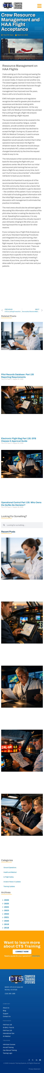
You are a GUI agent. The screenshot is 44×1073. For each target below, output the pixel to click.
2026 (6, 900)
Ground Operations (10, 867)
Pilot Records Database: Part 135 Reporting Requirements (17, 375)
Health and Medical (10, 872)
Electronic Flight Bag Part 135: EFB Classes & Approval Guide (18, 439)
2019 (6, 924)
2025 (6, 904)
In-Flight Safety (9, 877)
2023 (6, 910)
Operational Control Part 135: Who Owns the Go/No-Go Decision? (21, 503)
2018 (6, 928)
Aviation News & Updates (12, 882)
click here (36, 956)
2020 (6, 921)
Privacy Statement (34, 1069)
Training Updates (9, 886)
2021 (6, 917)
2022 (6, 914)
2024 (6, 907)
